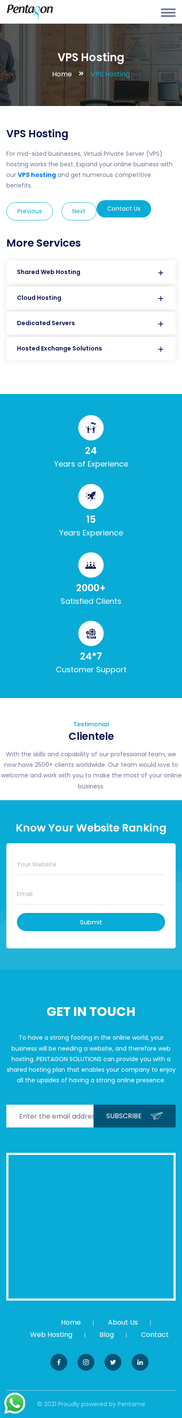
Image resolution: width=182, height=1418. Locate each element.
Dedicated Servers (46, 323)
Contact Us (124, 208)
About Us (123, 1322)
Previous (29, 211)
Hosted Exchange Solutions (59, 348)
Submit (91, 922)
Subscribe (124, 1116)
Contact (155, 1334)
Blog (106, 1334)
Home (62, 74)
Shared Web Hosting (48, 272)
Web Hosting (51, 1334)
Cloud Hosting (39, 297)
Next (78, 211)
